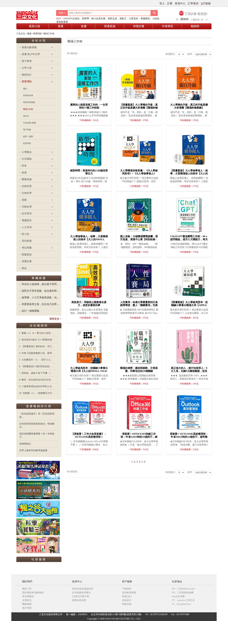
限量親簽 (110, 26)
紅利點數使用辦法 (81, 592)
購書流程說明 (79, 600)
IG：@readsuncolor (181, 604)
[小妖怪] (38, 489)
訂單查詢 (193, 3)
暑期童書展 (62, 22)
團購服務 (27, 604)
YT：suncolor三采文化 (183, 600)
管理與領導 (28, 95)
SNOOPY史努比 (71, 18)
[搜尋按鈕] (154, 13)
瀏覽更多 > (55, 319)
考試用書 (27, 247)
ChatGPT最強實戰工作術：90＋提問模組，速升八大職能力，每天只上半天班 (189, 239)
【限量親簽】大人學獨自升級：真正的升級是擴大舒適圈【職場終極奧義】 (139, 107)
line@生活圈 (178, 596)
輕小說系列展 (98, 18)
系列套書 (27, 241)
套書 (84, 26)
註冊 (169, 3)
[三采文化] (32, 14)
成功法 (26, 116)
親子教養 (27, 61)
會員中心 (180, 3)
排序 (189, 54)
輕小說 (25, 234)
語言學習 (27, 213)
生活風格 (27, 159)
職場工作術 (28, 109)
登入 (162, 3)
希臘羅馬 (145, 18)
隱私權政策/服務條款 (33, 592)
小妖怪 (155, 18)
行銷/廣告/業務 (29, 123)
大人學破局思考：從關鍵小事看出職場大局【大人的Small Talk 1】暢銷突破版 (89, 371)
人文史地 (27, 227)
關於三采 (27, 589)
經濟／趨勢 (28, 136)
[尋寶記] (38, 544)
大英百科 (133, 18)
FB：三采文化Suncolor (183, 589)
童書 (60, 26)
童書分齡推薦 (29, 47)
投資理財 (27, 143)
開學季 (85, 18)
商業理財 (27, 81)
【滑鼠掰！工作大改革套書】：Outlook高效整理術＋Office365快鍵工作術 (88, 436)
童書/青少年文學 (31, 54)
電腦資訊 (27, 220)
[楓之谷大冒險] (38, 508)
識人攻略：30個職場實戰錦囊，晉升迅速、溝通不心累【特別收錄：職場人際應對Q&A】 (139, 239)
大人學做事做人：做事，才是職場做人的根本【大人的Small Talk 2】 (89, 239)
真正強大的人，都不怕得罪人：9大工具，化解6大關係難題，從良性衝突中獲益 (189, 371)
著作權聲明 (28, 596)
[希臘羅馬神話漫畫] (38, 470)
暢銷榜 (195, 26)
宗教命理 (27, 206)
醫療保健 (27, 179)
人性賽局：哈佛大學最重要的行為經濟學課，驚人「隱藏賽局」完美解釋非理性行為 (139, 305)
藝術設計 (27, 74)
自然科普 (27, 186)
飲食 (24, 165)
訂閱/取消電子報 (80, 596)
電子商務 (27, 129)
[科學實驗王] (38, 526)
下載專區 (126, 589)
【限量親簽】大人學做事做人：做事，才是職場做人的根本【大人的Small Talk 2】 (189, 173)
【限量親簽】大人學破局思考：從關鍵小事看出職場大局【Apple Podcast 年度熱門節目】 (189, 305)
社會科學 (27, 193)
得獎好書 (138, 26)
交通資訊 (27, 600)
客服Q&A (127, 596)
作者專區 (167, 26)
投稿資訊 (126, 600)
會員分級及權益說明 (82, 589)
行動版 (207, 3)
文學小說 (27, 67)
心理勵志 (27, 152)
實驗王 (123, 18)
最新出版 (34, 26)
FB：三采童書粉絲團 (182, 592)
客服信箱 (126, 604)
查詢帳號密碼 (129, 592)
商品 (24, 268)
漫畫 (24, 199)
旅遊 (24, 172)
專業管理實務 (29, 102)
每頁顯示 (170, 54)
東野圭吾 (112, 18)
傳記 (25, 89)
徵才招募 (27, 608)
